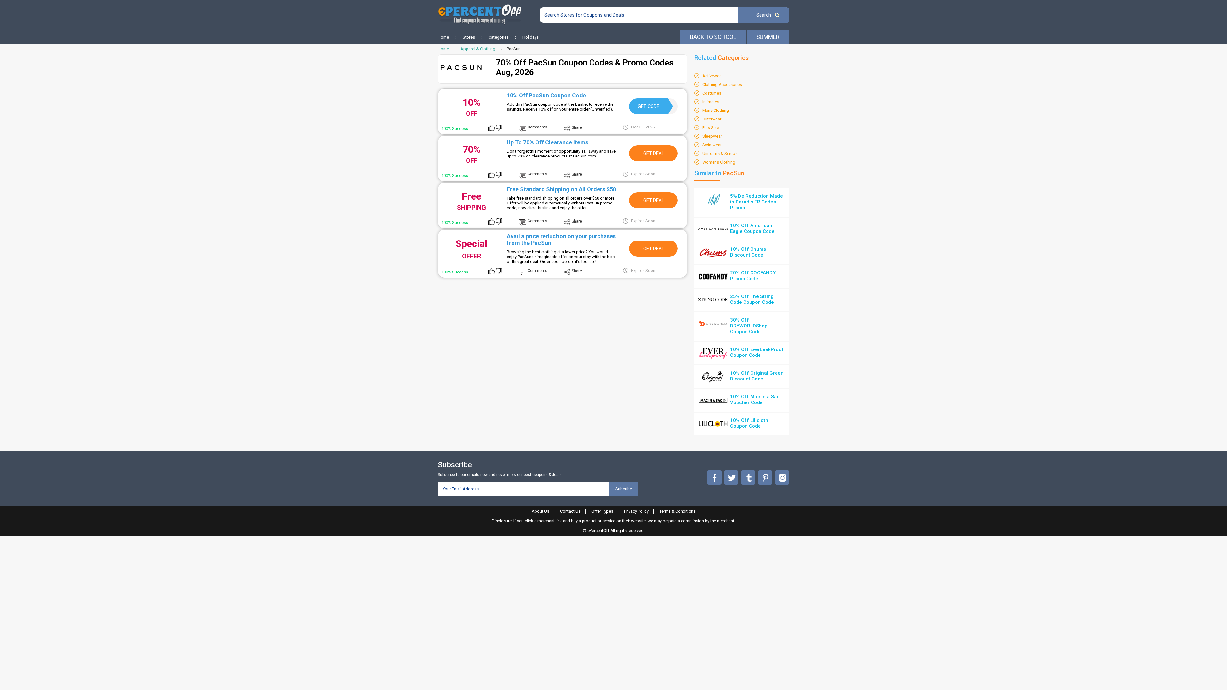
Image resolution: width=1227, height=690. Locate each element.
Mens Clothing (715, 110)
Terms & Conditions (678, 511)
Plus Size (710, 127)
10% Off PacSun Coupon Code (546, 95)
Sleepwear (712, 136)
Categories (499, 37)
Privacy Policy (636, 511)
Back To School (713, 37)
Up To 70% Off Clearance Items (547, 142)
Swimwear (712, 144)
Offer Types (602, 511)
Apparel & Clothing (477, 48)
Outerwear (711, 119)
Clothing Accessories (722, 84)
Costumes (711, 93)
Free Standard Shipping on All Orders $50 (561, 189)
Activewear (712, 75)
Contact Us (570, 511)
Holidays (530, 37)
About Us (540, 511)
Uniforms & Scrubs (719, 153)
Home (443, 37)
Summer (768, 37)
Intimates (710, 101)
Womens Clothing (718, 162)
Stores (469, 37)
